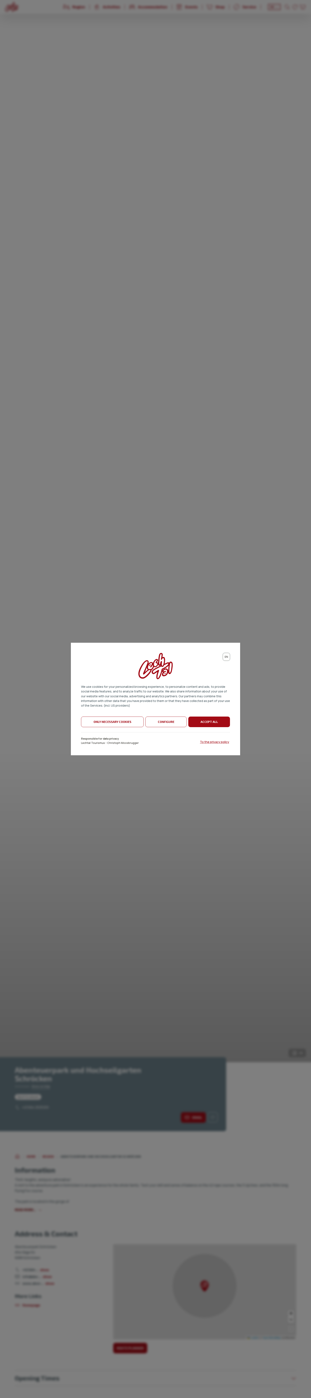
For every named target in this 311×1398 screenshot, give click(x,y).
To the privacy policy (214, 742)
